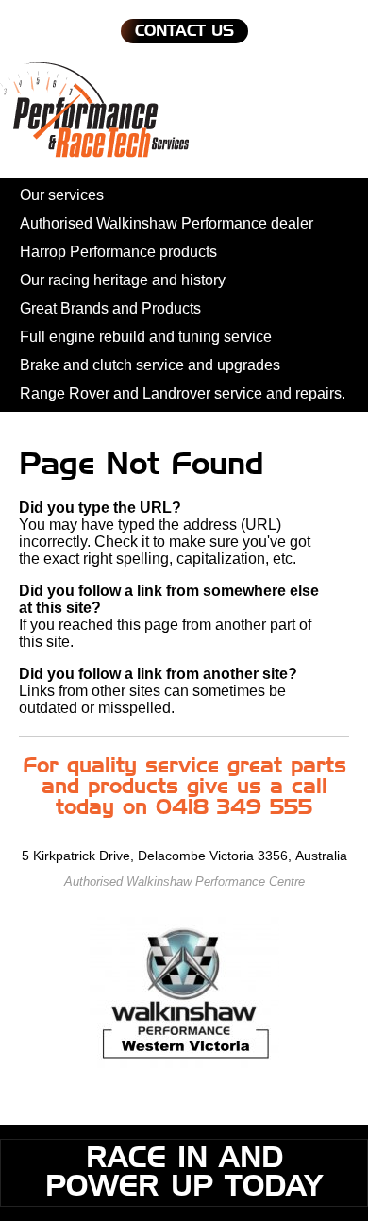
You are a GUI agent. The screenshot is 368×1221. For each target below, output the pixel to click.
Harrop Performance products (118, 252)
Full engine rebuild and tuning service (146, 337)
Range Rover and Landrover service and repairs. (182, 393)
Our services (62, 195)
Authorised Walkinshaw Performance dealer (166, 223)
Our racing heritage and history (123, 280)
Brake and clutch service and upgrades (150, 365)
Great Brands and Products (110, 308)
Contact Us (184, 31)
